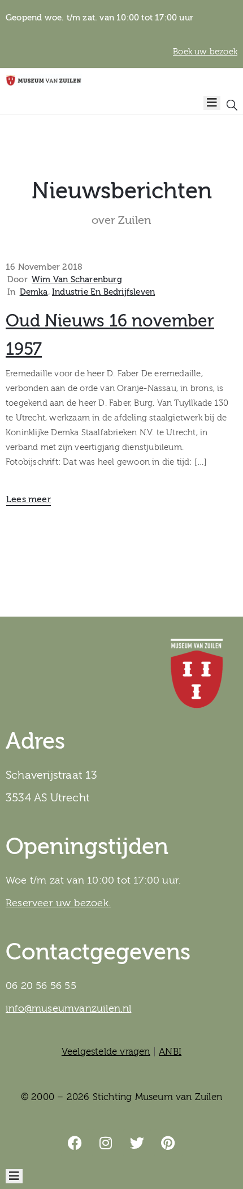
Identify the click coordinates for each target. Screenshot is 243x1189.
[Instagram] (106, 1143)
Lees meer (28, 499)
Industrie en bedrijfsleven (103, 292)
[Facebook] (75, 1143)
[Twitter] (137, 1143)
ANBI (170, 1051)
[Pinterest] (168, 1143)
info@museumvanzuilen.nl (69, 1008)
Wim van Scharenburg (77, 279)
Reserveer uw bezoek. (58, 903)
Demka (34, 292)
